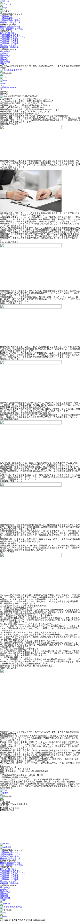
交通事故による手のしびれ (12, 37)
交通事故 (4, 53)
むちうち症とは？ (8, 33)
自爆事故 (4, 60)
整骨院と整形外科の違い (11, 26)
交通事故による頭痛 (9, 43)
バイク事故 (5, 51)
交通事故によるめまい (10, 35)
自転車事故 (5, 62)
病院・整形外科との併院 (11, 29)
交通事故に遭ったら (9, 16)
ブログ (3, 64)
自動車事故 (5, 55)
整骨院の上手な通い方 (10, 22)
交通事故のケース (8, 87)
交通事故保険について (10, 18)
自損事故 (4, 58)
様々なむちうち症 (8, 45)
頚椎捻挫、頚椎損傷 (9, 47)
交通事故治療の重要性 (10, 20)
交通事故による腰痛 (9, 39)
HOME (3, 83)
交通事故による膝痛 (9, 41)
